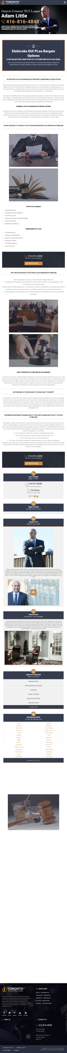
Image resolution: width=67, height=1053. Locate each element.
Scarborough (48, 752)
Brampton (18, 725)
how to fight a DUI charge (57, 442)
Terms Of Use (20, 1047)
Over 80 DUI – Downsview (43, 995)
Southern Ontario (18, 747)
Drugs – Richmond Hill (43, 992)
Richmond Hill (19, 752)
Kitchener (48, 737)
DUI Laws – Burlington (42, 1000)
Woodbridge (19, 756)
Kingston (18, 737)
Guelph (19, 733)
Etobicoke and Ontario (37, 442)
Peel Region (19, 749)
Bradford (49, 723)
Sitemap (16, 1050)
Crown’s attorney (19, 383)
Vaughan (49, 754)
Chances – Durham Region (43, 1003)
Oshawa (49, 747)
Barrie (18, 723)
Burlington (49, 725)
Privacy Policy (8, 1047)
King (49, 735)
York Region (49, 756)
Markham (48, 740)
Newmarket (19, 744)
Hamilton (18, 735)
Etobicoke (19, 730)
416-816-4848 (22, 21)
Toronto (19, 754)
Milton (19, 742)
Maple (19, 740)
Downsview (19, 728)
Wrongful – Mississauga (43, 998)
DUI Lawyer (54, 64)
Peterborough (49, 749)
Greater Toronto (49, 730)
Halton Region (49, 733)
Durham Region (49, 728)
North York (49, 744)
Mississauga (48, 742)
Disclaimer (7, 1050)
